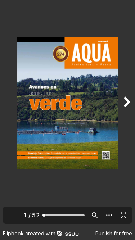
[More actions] (109, 215)
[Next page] (126, 113)
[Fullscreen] (123, 215)
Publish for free (113, 233)
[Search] (94, 215)
